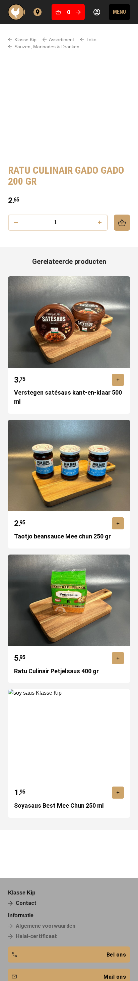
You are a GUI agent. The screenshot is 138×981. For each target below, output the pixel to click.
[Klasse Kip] (17, 12)
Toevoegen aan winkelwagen (122, 223)
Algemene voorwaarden (45, 926)
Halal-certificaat (36, 936)
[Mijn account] (97, 12)
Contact (37, 12)
